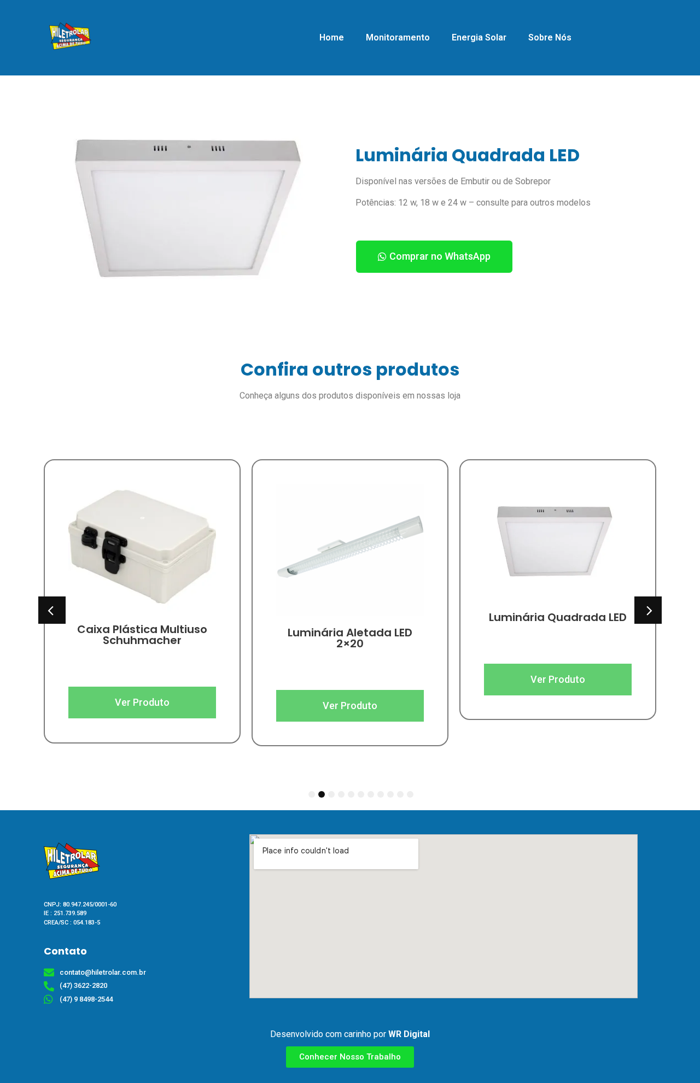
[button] (434, 256)
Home (331, 37)
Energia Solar (479, 37)
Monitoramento (398, 37)
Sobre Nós (549, 37)
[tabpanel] (142, 585)
